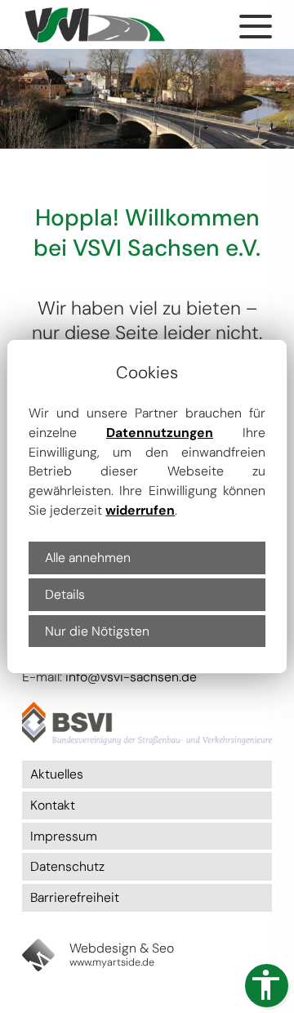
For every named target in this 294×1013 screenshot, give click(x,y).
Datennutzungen (159, 432)
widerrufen (140, 510)
